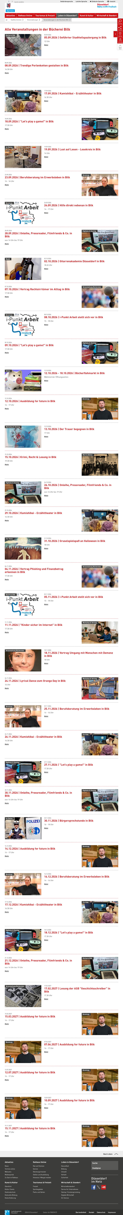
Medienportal (9, 1175)
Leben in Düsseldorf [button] (67, 15)
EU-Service (65, 1198)
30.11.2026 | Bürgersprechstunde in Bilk (68, 820)
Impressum (112, 1212)
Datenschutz (101, 1212)
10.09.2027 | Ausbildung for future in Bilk (69, 1100)
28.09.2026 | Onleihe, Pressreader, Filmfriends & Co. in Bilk (38, 234)
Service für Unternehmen (69, 1189)
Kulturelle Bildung (11, 1195)
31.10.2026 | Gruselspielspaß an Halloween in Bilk (74, 541)
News (7, 1166)
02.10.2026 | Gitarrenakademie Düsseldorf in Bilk (74, 261)
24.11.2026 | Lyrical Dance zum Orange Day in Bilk (35, 680)
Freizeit (35, 1186)
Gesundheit (65, 1166)
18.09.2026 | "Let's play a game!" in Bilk (29, 121)
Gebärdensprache (66, 1)
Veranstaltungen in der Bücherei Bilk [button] (56, 20)
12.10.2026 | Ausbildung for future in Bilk (30, 401)
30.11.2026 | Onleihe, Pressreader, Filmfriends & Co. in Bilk (38, 794)
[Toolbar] (115, 34)
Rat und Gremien (38, 1166)
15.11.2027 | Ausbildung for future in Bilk (30, 1128)
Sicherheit (64, 1177)
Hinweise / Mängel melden (42, 1177)
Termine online (10, 1169)
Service (35, 1169)
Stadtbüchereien (16, 20)
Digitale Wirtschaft (67, 1195)
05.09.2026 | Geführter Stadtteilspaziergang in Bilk (75, 37)
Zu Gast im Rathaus (11, 1177)
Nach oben (107, 1154)
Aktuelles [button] (10, 15)
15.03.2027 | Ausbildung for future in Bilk (30, 1016)
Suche (95, 1163)
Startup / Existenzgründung (70, 1192)
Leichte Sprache (81, 1)
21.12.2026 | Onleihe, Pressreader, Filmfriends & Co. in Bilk (38, 962)
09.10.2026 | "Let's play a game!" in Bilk (29, 345)
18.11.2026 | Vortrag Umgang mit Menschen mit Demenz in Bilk (78, 654)
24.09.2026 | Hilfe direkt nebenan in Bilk (68, 205)
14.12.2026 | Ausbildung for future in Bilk (30, 848)
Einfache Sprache (97, 1)
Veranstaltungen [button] (32, 20)
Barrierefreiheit (81, 1212)
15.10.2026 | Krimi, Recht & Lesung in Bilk (30, 457)
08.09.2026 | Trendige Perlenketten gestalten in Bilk (37, 65)
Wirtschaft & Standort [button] (107, 15)
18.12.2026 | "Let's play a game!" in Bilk (68, 932)
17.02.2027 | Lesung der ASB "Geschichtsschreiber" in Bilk (77, 990)
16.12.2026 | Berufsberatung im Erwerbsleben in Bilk (76, 876)
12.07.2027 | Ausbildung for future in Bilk (30, 1072)
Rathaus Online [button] (25, 15)
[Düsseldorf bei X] (98, 1187)
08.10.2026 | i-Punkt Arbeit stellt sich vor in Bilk (73, 317)
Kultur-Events (9, 1189)
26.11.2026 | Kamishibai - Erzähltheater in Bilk (33, 736)
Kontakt (91, 1212)
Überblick (8, 1186)
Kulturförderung (10, 1198)
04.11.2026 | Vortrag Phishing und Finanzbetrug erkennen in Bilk (34, 570)
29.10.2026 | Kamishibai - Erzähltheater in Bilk (33, 513)
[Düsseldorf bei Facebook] (93, 1187)
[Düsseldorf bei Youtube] (103, 1187)
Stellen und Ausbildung (41, 1175)
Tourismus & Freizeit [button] (45, 15)
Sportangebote (38, 1189)
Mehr (46, 45)
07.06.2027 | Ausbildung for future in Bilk (69, 1044)
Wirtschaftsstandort (68, 1186)
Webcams (8, 1172)
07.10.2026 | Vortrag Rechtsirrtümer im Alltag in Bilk (37, 289)
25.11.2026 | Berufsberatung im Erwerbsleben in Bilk (76, 708)
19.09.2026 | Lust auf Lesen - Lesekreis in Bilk (72, 149)
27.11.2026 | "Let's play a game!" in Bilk (68, 764)
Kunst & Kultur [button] (86, 15)
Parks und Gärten (39, 1192)
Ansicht (112, 1)
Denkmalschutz (10, 1192)
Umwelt (63, 1172)
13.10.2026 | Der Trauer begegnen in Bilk (69, 429)
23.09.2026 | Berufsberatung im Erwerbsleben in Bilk (37, 177)
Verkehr (64, 1175)
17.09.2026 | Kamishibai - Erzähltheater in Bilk (72, 93)
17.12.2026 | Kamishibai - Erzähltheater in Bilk (33, 904)
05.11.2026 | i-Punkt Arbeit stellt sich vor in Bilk (73, 597)
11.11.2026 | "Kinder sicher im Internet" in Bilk (33, 624)
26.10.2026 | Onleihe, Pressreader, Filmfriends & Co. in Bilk (77, 486)
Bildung (64, 1169)
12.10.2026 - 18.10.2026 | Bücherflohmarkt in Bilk (74, 373)
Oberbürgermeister (39, 1172)
